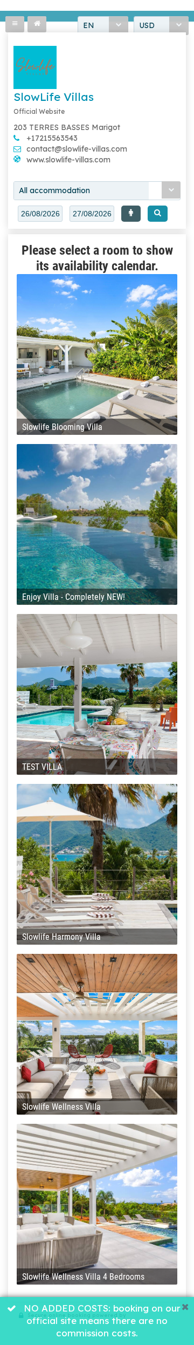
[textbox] (40, 214)
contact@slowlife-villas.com (76, 149)
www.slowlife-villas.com (68, 160)
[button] (131, 214)
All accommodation (54, 190)
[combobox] (97, 190)
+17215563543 (52, 138)
